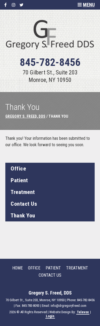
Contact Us (24, 204)
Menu (89, 4)
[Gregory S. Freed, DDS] (50, 50)
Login (50, 316)
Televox (83, 312)
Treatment (23, 192)
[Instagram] (13, 5)
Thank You (23, 215)
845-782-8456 (50, 62)
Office (18, 168)
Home (17, 268)
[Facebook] (5, 5)
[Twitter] (21, 5)
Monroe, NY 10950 (50, 80)
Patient (19, 180)
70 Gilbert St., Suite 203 (50, 72)
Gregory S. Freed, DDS (25, 116)
